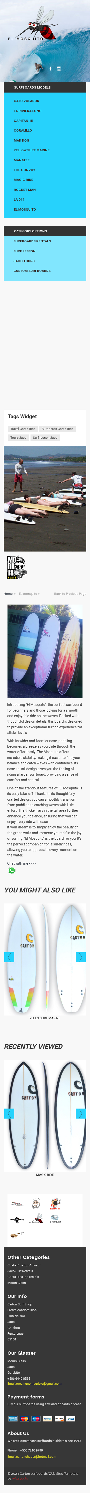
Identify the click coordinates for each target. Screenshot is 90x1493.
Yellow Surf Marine (32, 150)
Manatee (22, 160)
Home (8, 594)
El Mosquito (25, 209)
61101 (12, 1339)
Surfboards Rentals (32, 241)
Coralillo (23, 130)
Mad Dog (21, 140)
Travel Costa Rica (22, 429)
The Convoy (24, 170)
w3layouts (20, 1478)
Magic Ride (23, 180)
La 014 (19, 199)
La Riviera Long (28, 111)
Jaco (11, 1322)
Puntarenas (16, 1333)
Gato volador (26, 101)
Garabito (14, 1328)
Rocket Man (25, 190)
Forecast (45, 1018)
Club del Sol (16, 1316)
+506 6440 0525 (19, 1378)
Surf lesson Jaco (45, 437)
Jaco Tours (24, 261)
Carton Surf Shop (20, 1304)
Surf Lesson (25, 251)
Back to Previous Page (70, 594)
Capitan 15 (23, 121)
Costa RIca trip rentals (23, 1277)
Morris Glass (17, 1283)
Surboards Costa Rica (57, 429)
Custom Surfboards (32, 271)
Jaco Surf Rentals (20, 1271)
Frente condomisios (22, 1310)
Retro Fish (45, 1175)
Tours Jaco (18, 437)
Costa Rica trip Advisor (24, 1265)
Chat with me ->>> (21, 863)
